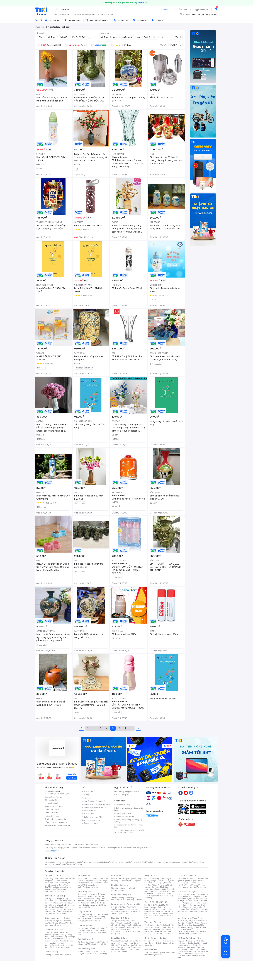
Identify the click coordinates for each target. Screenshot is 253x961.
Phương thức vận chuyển (54, 806)
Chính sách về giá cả (122, 805)
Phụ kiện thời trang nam (125, 889)
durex (97, 862)
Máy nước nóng (192, 885)
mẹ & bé (77, 14)
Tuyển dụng (86, 798)
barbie (79, 862)
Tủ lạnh (185, 881)
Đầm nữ (86, 879)
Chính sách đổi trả (51, 813)
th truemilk (71, 862)
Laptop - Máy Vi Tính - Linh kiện (126, 904)
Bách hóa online (156, 889)
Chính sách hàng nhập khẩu (55, 819)
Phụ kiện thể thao (192, 899)
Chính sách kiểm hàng (53, 810)
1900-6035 (55, 792)
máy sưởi (181, 941)
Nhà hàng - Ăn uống (156, 929)
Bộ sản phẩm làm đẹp (59, 946)
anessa (170, 862)
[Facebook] (180, 793)
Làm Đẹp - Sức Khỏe (54, 929)
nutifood (142, 862)
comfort (196, 862)
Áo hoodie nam (88, 899)
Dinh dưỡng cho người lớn (58, 887)
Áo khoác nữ (96, 881)
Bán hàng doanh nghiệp (91, 820)
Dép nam (89, 930)
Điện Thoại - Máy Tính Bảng (57, 918)
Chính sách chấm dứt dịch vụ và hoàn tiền (128, 826)
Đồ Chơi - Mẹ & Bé (53, 876)
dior (53, 862)
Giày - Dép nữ (84, 911)
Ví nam (80, 951)
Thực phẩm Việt (65, 901)
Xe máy (151, 943)
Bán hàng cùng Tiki (121, 795)
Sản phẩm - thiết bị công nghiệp (159, 892)
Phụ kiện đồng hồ (122, 900)
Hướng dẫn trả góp (52, 816)
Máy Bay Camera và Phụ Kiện (192, 932)
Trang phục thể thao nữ (186, 894)
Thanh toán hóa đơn (152, 925)
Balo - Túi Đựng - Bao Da (191, 927)
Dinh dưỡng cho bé (56, 885)
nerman (156, 862)
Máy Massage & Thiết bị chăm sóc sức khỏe (60, 938)
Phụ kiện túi (102, 944)
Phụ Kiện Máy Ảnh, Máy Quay (189, 921)
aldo (129, 862)
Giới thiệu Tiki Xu (88, 814)
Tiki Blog (85, 795)
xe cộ (69, 14)
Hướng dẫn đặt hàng (52, 803)
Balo (113, 879)
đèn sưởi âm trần (188, 956)
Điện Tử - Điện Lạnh (187, 876)
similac (189, 862)
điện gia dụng (60, 14)
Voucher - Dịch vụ (152, 922)
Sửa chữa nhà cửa (122, 923)
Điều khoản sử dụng (90, 811)
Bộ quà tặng (122, 951)
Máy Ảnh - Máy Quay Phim (190, 918)
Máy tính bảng (55, 925)
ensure (91, 862)
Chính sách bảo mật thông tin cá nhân (96, 804)
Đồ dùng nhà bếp (51, 955)
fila (73, 864)
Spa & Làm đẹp (160, 927)
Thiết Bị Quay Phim (191, 931)
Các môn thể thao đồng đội (193, 905)
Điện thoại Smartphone (53, 921)
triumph (135, 862)
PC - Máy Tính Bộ (121, 913)
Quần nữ (94, 879)
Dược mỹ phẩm (66, 947)
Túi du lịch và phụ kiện (124, 879)
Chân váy (94, 883)
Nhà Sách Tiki (150, 949)
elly (111, 862)
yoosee (177, 862)
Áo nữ (80, 879)
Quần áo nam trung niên (92, 905)
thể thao (109, 14)
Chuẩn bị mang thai (57, 891)
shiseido (48, 864)
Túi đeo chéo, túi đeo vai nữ (88, 942)
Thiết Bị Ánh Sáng (192, 923)
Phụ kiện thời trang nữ (119, 888)
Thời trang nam (85, 891)
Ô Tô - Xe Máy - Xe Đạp (155, 938)
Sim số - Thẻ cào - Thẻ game (163, 933)
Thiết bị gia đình (65, 955)
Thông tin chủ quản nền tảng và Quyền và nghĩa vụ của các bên (129, 831)
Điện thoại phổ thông (57, 923)
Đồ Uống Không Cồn (125, 949)
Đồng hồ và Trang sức (121, 895)
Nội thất (122, 925)
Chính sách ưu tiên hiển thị (124, 816)
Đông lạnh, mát (61, 903)
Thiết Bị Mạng (124, 911)
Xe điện (167, 941)
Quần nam (93, 894)
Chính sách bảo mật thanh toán (94, 801)
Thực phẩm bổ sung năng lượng (193, 910)
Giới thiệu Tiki (87, 792)
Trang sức (115, 898)
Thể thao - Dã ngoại (155, 883)
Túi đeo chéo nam (91, 951)
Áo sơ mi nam (93, 897)
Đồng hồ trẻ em (136, 900)
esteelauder (61, 862)
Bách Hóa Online (119, 938)
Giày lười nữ (97, 919)
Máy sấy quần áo (189, 887)
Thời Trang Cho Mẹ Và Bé (54, 879)
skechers (122, 862)
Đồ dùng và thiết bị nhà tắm (126, 927)
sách (103, 14)
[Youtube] (186, 793)
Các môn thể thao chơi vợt (192, 906)
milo (115, 862)
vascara (48, 862)
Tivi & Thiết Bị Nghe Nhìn (157, 894)
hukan (63, 864)
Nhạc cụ (129, 931)
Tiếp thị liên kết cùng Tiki (92, 817)
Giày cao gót (83, 914)
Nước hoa (53, 945)
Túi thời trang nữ (85, 939)
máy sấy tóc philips (194, 943)
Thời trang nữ (84, 876)
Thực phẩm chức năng (57, 935)
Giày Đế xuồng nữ (92, 921)
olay (183, 862)
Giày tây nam (94, 928)
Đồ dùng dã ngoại (193, 897)
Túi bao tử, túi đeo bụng (98, 954)
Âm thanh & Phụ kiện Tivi (187, 879)
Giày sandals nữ (91, 917)
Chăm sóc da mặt (51, 932)
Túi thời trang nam (86, 948)
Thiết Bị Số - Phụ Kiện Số (155, 902)
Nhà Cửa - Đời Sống (120, 918)
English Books (157, 955)
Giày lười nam (83, 928)
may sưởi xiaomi (189, 947)
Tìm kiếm (164, 9)
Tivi (183, 885)
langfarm (56, 864)
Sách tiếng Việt (150, 952)
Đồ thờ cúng (120, 931)
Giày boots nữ (86, 919)
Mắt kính (132, 888)
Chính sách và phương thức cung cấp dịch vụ (128, 821)
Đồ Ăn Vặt (119, 947)
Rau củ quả (53, 901)
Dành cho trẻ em (56, 909)
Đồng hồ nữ (124, 898)
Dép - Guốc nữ (94, 914)
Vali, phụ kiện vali (134, 881)
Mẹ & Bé (159, 887)
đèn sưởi (189, 941)
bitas (202, 862)
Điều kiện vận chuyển (90, 823)
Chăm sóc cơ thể (56, 937)
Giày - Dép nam (85, 925)
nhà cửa (95, 14)
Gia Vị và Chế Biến (122, 945)
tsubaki (79, 864)
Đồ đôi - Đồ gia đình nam (95, 901)
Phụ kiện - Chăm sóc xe (153, 941)
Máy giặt (185, 883)
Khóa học (164, 925)
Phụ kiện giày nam (89, 932)
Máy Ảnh (197, 933)
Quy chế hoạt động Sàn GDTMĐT (127, 792)
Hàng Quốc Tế (150, 876)
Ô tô (157, 943)
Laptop (132, 913)
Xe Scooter (164, 943)
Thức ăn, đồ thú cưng (57, 911)
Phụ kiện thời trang (119, 885)
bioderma (105, 862)
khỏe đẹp (86, 14)
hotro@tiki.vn (64, 822)
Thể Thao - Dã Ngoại (187, 891)
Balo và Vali (116, 876)
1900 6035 (55, 851)
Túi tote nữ (92, 944)
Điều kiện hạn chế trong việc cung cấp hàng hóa (128, 809)
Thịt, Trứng (56, 899)
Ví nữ (102, 942)
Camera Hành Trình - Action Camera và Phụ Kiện (192, 925)
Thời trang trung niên (90, 887)
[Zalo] (191, 793)
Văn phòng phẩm (163, 952)
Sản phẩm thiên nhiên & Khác (58, 940)
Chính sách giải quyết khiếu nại (94, 807)
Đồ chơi (68, 879)
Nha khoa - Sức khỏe (158, 931)
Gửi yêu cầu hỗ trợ (51, 800)
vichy (69, 864)
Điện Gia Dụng (51, 952)
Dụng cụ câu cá (188, 903)
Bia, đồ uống (53, 907)
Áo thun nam (82, 894)
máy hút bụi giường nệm (192, 950)
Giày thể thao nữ (197, 909)
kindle (149, 862)
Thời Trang (165, 879)
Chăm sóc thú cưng (118, 941)
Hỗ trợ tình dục (63, 945)
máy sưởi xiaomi (195, 949)
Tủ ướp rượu (201, 887)
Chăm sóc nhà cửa (59, 913)
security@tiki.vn (63, 825)
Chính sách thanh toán (122, 813)
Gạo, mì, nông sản (57, 905)
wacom (163, 862)
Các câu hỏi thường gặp (54, 797)
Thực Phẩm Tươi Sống (55, 896)
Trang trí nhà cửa (117, 921)
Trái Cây (48, 899)
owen (85, 862)
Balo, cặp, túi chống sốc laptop (126, 880)
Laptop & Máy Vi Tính (162, 891)
